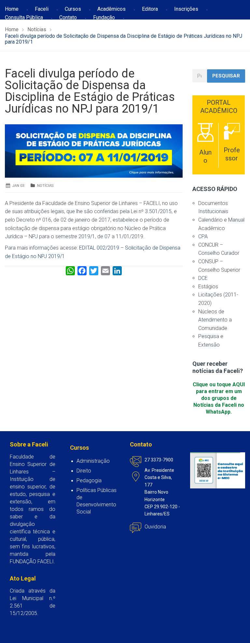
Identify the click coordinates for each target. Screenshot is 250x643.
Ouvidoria (155, 527)
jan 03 (18, 186)
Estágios (208, 286)
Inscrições (186, 9)
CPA (203, 236)
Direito (83, 471)
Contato (68, 17)
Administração (93, 461)
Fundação (104, 17)
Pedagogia (89, 480)
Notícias (45, 186)
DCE (203, 278)
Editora (150, 9)
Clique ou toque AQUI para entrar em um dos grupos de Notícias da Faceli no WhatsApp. (219, 398)
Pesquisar (226, 76)
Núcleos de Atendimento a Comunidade (215, 319)
